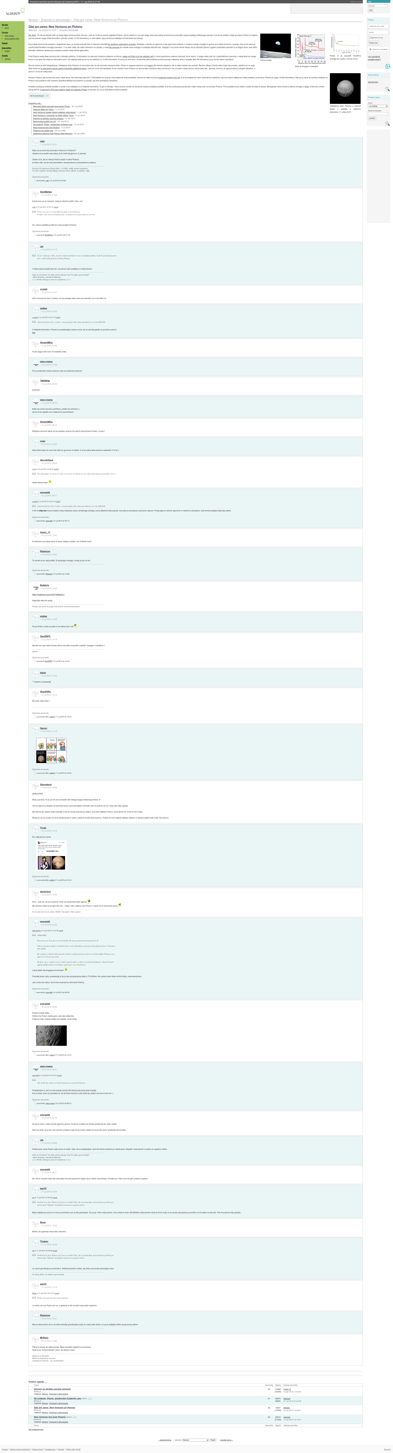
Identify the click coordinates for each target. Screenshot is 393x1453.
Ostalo (5, 55)
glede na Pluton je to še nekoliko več (138, 56)
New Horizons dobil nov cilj (44, 121)
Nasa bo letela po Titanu (43, 109)
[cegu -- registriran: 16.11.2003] (35, 442)
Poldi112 (287, 1389)
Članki (5, 43)
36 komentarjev (37, 95)
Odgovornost (37, 1449)
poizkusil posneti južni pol (169, 77)
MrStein (44, 1337)
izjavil (56, 207)
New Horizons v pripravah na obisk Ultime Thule (53, 115)
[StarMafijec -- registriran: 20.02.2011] (35, 193)
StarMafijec (46, 191)
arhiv (7, 27)
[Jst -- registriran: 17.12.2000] (35, 248)
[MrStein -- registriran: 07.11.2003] (35, 1339)
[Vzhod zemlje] (275, 46)
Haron (150, 65)
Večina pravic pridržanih (20, 1449)
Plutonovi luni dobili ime (43, 130)
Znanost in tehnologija (68, 30)
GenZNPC (45, 636)
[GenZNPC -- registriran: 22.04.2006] (35, 638)
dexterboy (45, 891)
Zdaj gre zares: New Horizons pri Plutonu (55, 26)
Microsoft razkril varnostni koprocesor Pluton (51, 106)
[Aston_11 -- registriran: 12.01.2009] (35, 534)
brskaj (7, 51)
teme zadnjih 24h (12, 38)
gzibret (52, 716)
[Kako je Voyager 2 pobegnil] (310, 49)
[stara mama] (35, 363)
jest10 (43, 1188)
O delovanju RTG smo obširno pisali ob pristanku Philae (63, 89)
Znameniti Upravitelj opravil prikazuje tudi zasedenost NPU (65, 1)
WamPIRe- (45, 691)
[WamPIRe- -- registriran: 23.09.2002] (35, 693)
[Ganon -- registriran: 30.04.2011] (35, 729)
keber (43, 672)
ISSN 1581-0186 (73, 1449)
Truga (43, 827)
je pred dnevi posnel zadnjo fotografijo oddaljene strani (64, 68)
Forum (5, 32)
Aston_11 (45, 532)
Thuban (44, 1241)
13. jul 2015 (44, 30)
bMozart (287, 1398)
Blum (43, 1222)
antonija (287, 1417)
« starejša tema (164, 1440)
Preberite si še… (35, 103)
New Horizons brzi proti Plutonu (46, 127)
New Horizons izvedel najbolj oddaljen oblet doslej (54, 112)
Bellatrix (44, 585)
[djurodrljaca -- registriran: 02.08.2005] (35, 461)
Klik (33, 332)
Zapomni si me (376, 37)
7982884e (45, 380)
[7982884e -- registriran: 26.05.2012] (35, 382)
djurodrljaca (46, 460)
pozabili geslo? (374, 59)
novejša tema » (226, 1440)
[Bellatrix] (35, 587)
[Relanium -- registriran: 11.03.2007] (35, 553)
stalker (43, 308)
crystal (43, 289)
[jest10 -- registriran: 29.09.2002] (35, 1190)
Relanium (45, 551)
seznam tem (373, 82)
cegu (42, 441)
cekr (42, 141)
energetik (45, 492)
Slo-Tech (32, 35)
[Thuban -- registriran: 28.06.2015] (35, 1243)
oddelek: (178, 1440)
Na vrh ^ (387, 1449)
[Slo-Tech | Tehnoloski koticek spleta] (15, 12)
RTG (307, 86)
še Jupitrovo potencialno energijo (122, 44)
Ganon (43, 728)
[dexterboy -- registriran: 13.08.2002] (35, 893)
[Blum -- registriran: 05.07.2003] (35, 1224)
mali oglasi (9, 35)
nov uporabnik (374, 56)
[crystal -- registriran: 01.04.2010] (35, 291)
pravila (7, 58)
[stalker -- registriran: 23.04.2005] (35, 310)
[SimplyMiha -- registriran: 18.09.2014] (35, 344)
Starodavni (46, 784)
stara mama (46, 361)
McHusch (37, 1391)
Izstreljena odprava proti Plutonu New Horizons (52, 133)
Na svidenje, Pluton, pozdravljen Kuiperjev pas (52, 124)
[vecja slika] (51, 855)
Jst (41, 246)
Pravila (5, 1449)
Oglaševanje (50, 1449)
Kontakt (61, 1449)
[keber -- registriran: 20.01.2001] (35, 674)
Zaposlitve (6, 47)
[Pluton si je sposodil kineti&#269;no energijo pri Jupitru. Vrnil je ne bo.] (345, 44)
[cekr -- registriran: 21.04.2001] (35, 142)
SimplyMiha (46, 342)
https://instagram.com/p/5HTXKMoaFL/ (48, 594)
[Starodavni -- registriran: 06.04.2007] (35, 786)
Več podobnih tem (35, 1429)
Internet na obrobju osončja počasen (48, 118)
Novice (5, 24)
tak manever (114, 47)
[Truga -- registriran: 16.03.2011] (35, 829)
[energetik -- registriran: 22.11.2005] (35, 494)
